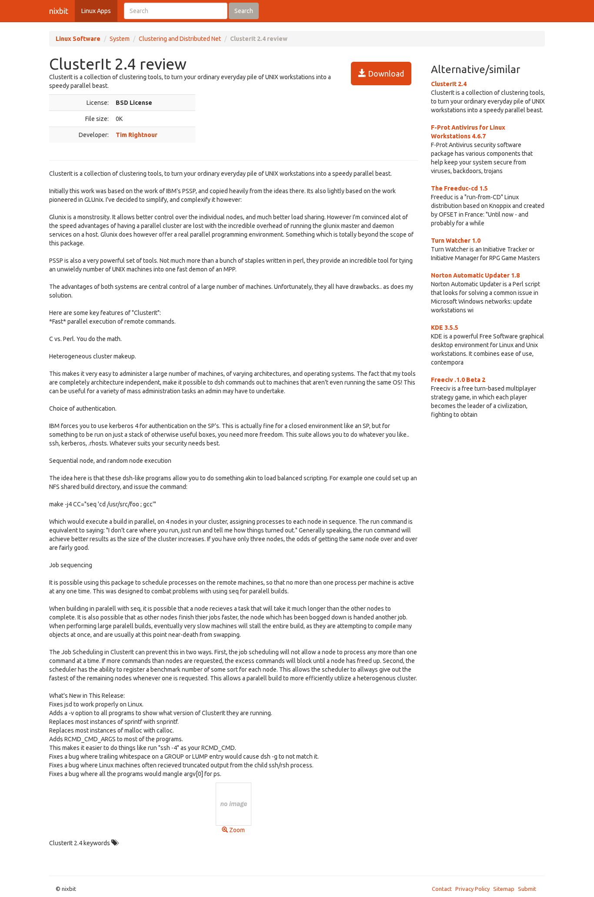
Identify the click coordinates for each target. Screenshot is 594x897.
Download (385, 73)
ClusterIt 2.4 (449, 83)
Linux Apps (96, 10)
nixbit (58, 11)
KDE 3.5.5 (444, 327)
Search (243, 10)
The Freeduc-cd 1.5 (459, 188)
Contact (442, 889)
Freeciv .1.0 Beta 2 (458, 379)
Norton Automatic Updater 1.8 (475, 275)
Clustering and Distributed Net (180, 38)
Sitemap (503, 889)
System (120, 38)
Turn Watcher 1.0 (456, 240)
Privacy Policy (472, 889)
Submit (527, 889)
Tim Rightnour (136, 134)
